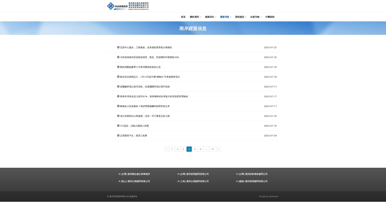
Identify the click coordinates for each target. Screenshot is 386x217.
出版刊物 (254, 16)
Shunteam (273, 196)
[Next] (219, 149)
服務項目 (209, 16)
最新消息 (224, 16)
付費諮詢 (269, 16)
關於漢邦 (194, 16)
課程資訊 (239, 16)
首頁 (183, 16)
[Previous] (166, 149)
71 (212, 149)
